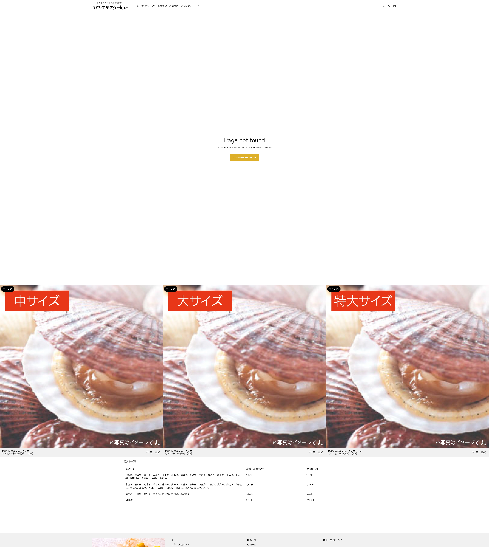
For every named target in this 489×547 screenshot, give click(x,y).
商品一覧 (251, 539)
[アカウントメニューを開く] (389, 6)
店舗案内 (251, 544)
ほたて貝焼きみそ (180, 544)
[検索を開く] (383, 6)
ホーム (174, 539)
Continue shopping (244, 157)
